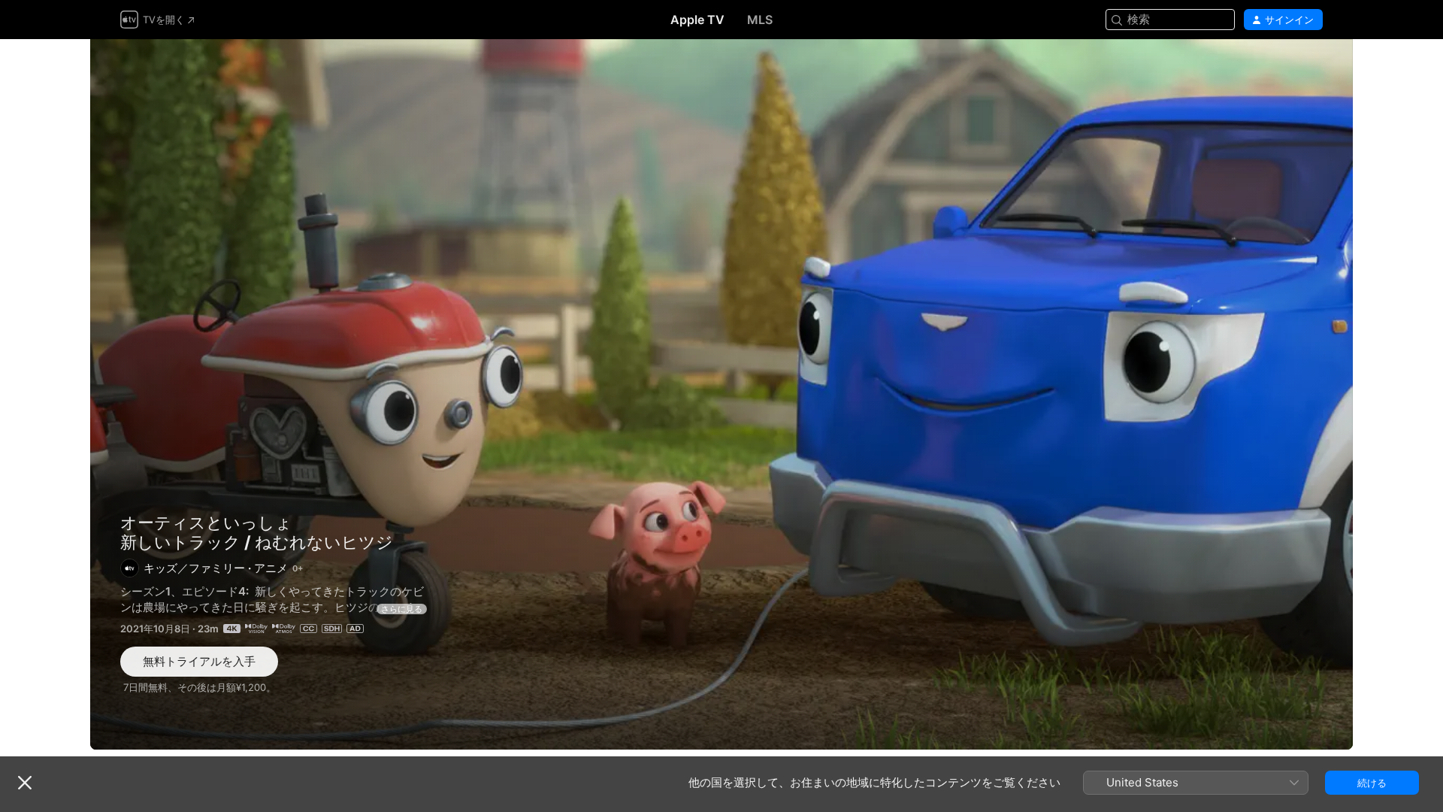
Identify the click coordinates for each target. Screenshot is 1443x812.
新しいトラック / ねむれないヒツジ (721, 394)
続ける (1372, 783)
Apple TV (697, 19)
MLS (760, 19)
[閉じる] (25, 782)
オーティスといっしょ (206, 522)
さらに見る (401, 609)
